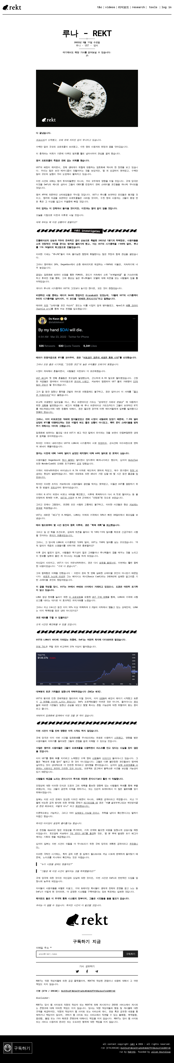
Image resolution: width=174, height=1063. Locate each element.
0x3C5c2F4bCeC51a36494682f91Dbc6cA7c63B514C (88, 991)
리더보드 (123, 7)
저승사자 (40, 139)
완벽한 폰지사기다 (88, 298)
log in (166, 7)
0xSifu (132, 460)
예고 (108, 525)
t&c (99, 7)
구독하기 (22, 1048)
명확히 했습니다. (45, 412)
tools (153, 7)
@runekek (90, 295)
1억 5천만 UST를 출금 (82, 833)
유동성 (54, 487)
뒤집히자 (102, 443)
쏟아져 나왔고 (81, 381)
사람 (94, 758)
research (138, 7)
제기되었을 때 (91, 802)
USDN (102, 698)
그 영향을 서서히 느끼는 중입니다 (57, 701)
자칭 (46, 305)
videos (110, 7)
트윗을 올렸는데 (107, 562)
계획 (44, 405)
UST (87, 45)
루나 (78, 45)
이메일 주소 (44, 947)
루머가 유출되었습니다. (61, 535)
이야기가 (106, 758)
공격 (79, 463)
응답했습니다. (82, 806)
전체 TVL (41, 646)
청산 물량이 (68, 460)
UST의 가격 (66, 497)
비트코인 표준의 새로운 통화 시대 (101, 357)
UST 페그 (41, 378)
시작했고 (118, 737)
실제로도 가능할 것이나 (87, 812)
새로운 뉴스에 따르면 (54, 576)
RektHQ (131, 1051)
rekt (132, 1044)
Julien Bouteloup (161, 1051)
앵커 (95, 45)
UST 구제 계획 (99, 597)
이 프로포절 (75, 597)
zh (87, 55)
